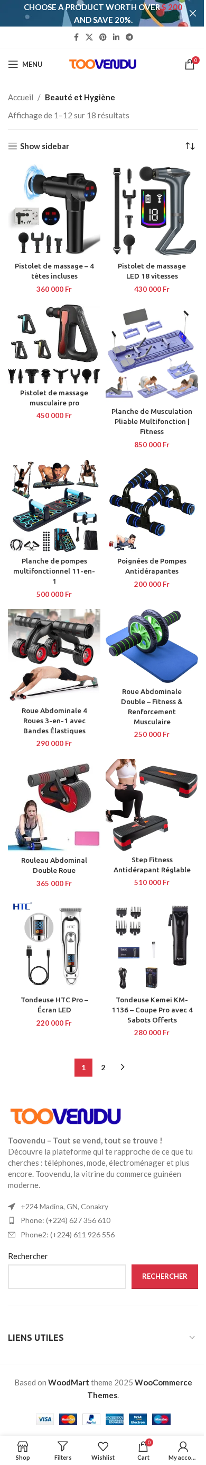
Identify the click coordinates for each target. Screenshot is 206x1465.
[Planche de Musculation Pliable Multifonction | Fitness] (152, 353)
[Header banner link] (103, 13)
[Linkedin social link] (116, 37)
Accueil (20, 97)
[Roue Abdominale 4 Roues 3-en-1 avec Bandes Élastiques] (54, 655)
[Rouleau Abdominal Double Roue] (54, 805)
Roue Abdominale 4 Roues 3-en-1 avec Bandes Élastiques (54, 720)
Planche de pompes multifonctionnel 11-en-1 (54, 571)
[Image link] (66, 1115)
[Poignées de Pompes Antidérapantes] (152, 506)
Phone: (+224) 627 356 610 (65, 1220)
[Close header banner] (193, 13)
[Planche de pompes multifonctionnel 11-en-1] (54, 506)
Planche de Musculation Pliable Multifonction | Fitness (151, 421)
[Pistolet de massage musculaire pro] (54, 344)
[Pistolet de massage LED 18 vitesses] (152, 210)
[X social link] (89, 37)
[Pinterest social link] (103, 37)
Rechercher (28, 1256)
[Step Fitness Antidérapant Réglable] (152, 805)
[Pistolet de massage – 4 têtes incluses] (54, 210)
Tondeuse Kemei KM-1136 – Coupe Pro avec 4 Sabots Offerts (152, 1009)
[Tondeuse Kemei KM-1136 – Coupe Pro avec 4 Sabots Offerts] (152, 944)
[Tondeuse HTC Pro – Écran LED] (54, 944)
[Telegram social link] (129, 37)
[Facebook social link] (76, 37)
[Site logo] (103, 63)
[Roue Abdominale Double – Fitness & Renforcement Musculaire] (152, 646)
